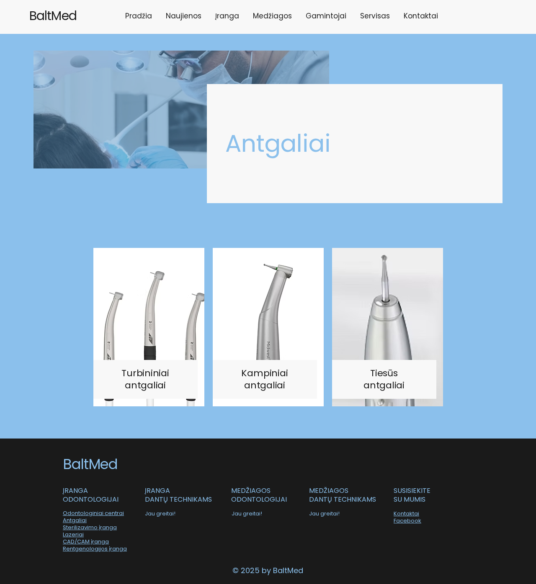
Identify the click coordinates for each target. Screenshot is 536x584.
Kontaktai (406, 514)
